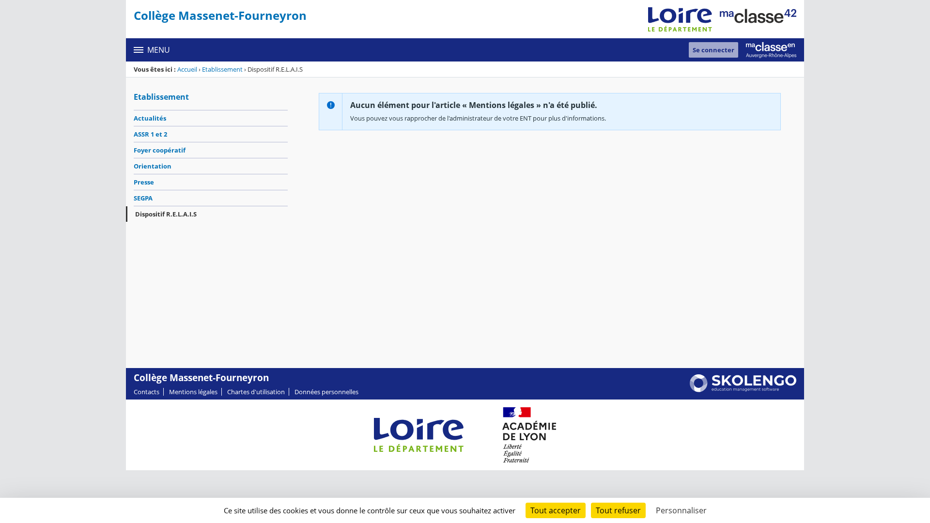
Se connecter (713, 50)
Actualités (150, 118)
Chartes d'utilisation (256, 392)
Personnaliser (681, 510)
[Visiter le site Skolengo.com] (743, 389)
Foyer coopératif (160, 150)
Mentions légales (193, 392)
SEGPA (143, 198)
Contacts (146, 392)
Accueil (187, 69)
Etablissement (222, 69)
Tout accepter (555, 510)
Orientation (152, 166)
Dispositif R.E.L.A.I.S (166, 214)
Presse (144, 182)
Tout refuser (618, 510)
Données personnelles (326, 392)
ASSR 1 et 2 (150, 134)
